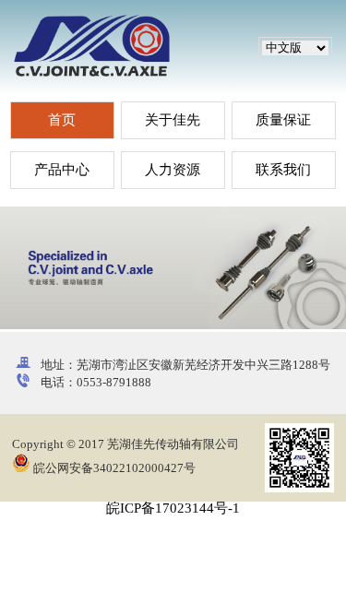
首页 (62, 119)
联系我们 (283, 169)
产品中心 (61, 169)
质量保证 (283, 119)
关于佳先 (172, 119)
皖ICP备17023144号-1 (173, 508)
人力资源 (172, 169)
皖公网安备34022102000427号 (113, 468)
